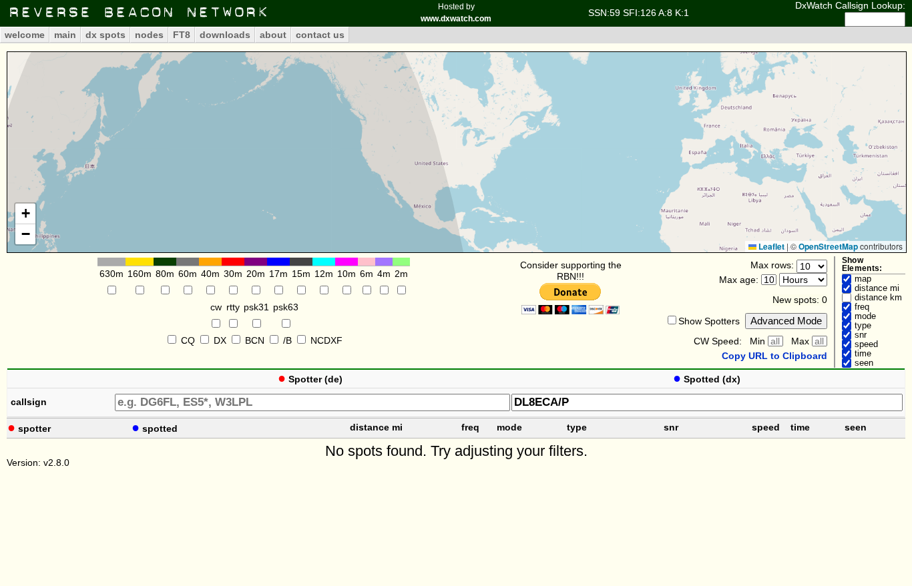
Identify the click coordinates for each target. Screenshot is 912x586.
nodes (149, 34)
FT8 (181, 34)
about (273, 34)
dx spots (105, 34)
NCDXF (326, 340)
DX (220, 340)
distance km (878, 297)
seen (864, 363)
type (863, 325)
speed (866, 344)
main (65, 34)
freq (862, 307)
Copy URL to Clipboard (774, 355)
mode (865, 316)
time (863, 353)
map (863, 279)
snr (861, 335)
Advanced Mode (786, 320)
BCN (254, 340)
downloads (225, 34)
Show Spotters (709, 321)
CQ (188, 340)
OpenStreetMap (828, 246)
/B (287, 340)
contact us (320, 34)
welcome (25, 34)
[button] (25, 214)
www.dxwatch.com (456, 18)
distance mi (877, 288)
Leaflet (770, 246)
